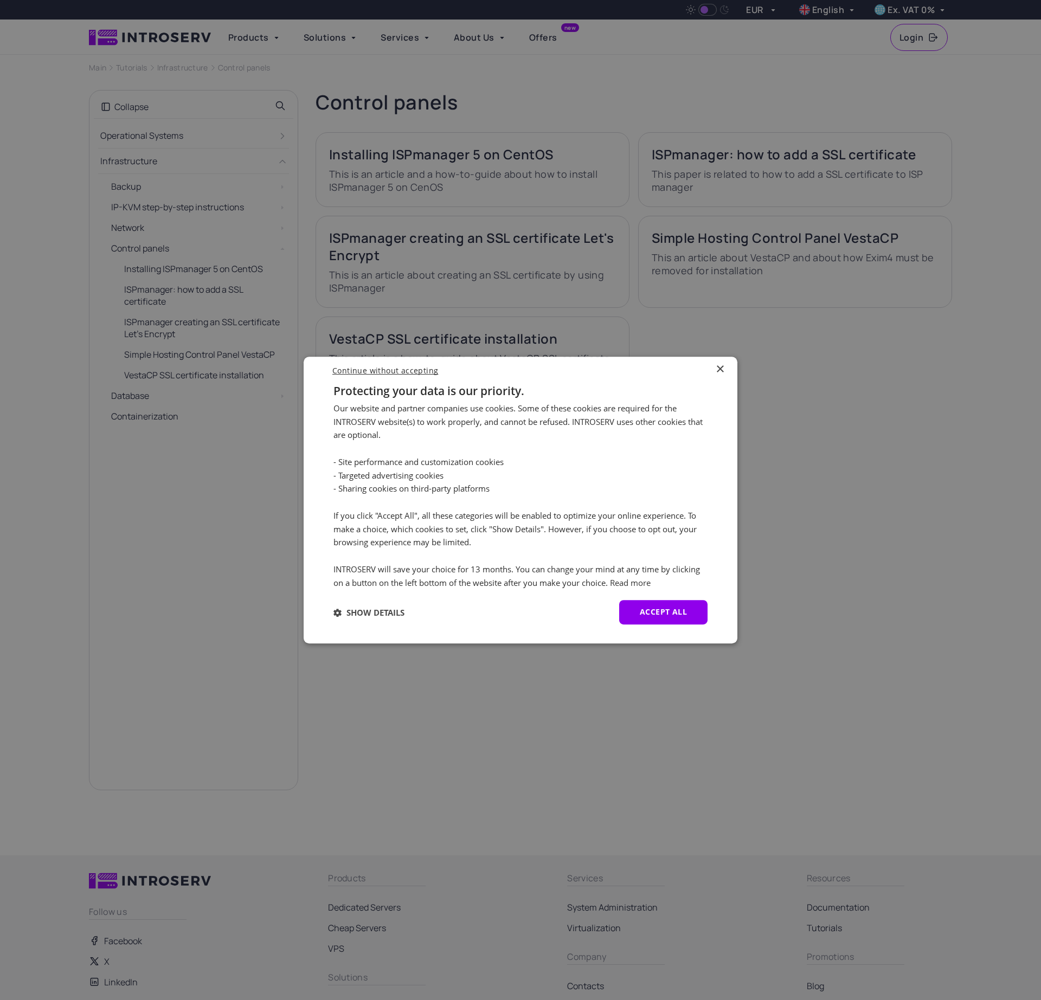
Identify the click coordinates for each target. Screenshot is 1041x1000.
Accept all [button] (663, 612)
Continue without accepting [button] (385, 370)
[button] (368, 612)
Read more (630, 582)
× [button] (720, 369)
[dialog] (520, 500)
